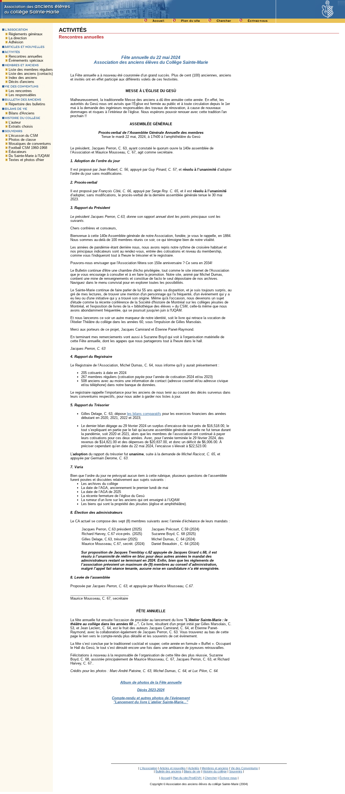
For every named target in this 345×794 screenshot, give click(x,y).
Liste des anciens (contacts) (31, 74)
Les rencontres (20, 91)
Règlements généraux (26, 34)
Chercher (211, 777)
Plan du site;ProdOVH (187, 777)
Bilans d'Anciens (21, 113)
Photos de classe (22, 140)
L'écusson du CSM (23, 136)
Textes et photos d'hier (26, 160)
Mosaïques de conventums (30, 144)
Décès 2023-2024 (150, 690)
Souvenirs (235, 771)
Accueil (165, 777)
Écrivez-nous (228, 777)
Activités (193, 768)
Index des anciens (23, 78)
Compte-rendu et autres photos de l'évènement (151, 698)
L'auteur (15, 122)
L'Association (148, 768)
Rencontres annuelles (25, 56)
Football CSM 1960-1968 (28, 148)
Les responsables (22, 95)
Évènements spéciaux (26, 60)
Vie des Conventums (244, 768)
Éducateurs (17, 152)
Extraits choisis (21, 126)
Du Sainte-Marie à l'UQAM (29, 156)
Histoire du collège (215, 771)
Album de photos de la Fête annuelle (151, 682)
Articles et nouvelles (173, 768)
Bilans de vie (192, 771)
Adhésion (16, 42)
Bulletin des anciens (168, 771)
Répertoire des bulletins (27, 104)
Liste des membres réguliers (31, 70)
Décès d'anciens (21, 82)
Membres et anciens (215, 768)
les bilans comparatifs (144, 414)
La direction (18, 38)
